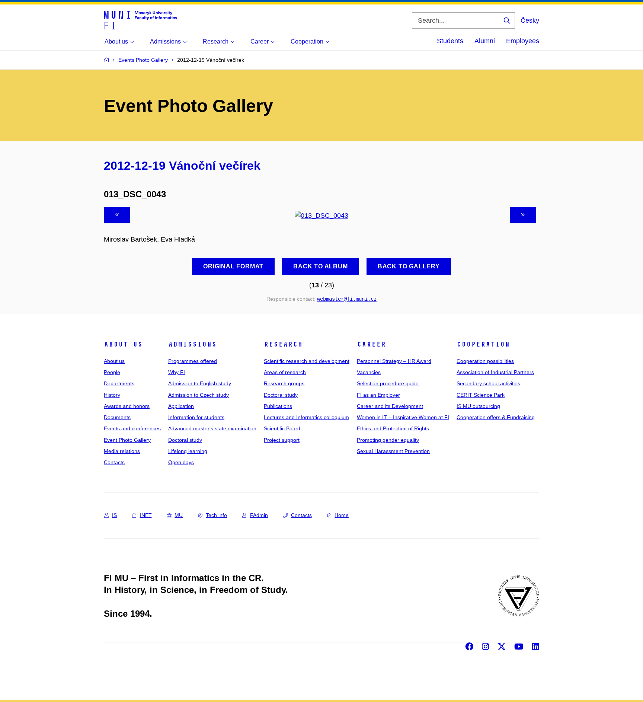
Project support (282, 440)
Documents (117, 417)
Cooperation (483, 344)
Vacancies (369, 372)
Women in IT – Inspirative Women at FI (403, 417)
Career (371, 344)
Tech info (216, 515)
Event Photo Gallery (127, 440)
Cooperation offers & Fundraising (496, 417)
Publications (278, 406)
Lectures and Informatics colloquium (306, 417)
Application (181, 406)
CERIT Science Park (481, 395)
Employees (522, 41)
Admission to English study (199, 383)
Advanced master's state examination (212, 428)
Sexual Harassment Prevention (393, 451)
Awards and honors (127, 406)
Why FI (176, 372)
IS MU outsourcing (478, 406)
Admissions (192, 344)
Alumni (484, 41)
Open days (181, 462)
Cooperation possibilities (485, 361)
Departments (119, 383)
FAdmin (259, 515)
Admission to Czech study (198, 395)
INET (146, 515)
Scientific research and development (306, 361)
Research (283, 344)
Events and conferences (132, 428)
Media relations (122, 451)
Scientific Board (282, 428)
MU (179, 515)
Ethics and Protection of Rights (393, 428)
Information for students (196, 417)
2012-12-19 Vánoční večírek (182, 165)
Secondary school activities (488, 383)
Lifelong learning (187, 451)
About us (123, 344)
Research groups (284, 383)
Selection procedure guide (388, 383)
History (112, 395)
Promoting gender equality (388, 440)
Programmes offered (192, 361)
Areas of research (285, 372)
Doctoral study (185, 440)
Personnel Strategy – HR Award (394, 361)
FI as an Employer (378, 395)
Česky (530, 20)
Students (450, 41)
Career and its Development (390, 406)
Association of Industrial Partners (495, 372)
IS (114, 515)
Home (342, 515)
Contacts (114, 462)
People (112, 372)
